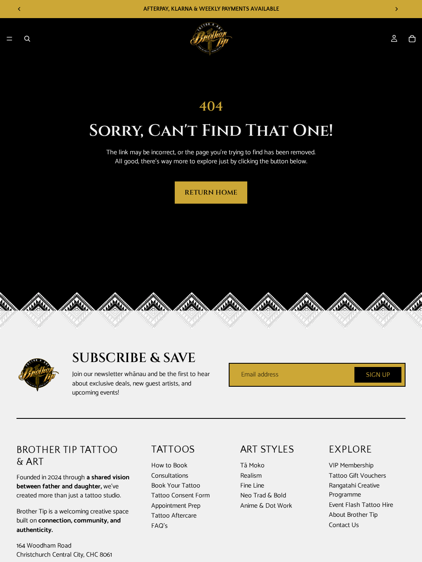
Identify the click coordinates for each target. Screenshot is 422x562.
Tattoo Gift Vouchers (357, 475)
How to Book (169, 465)
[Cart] (412, 39)
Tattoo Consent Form (180, 496)
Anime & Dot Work (266, 505)
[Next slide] (396, 9)
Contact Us (344, 525)
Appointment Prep (175, 505)
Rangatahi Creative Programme (354, 490)
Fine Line (252, 485)
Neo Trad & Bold (263, 496)
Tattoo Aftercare (174, 515)
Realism (251, 475)
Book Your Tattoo (175, 485)
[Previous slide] (19, 9)
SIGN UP (378, 375)
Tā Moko (252, 465)
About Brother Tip (353, 514)
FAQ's (159, 526)
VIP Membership (351, 465)
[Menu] (9, 38)
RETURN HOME (211, 192)
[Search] (27, 39)
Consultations (169, 475)
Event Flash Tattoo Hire (361, 505)
